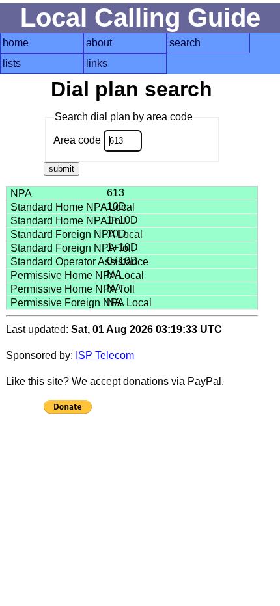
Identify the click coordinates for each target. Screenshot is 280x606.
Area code (78, 140)
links (96, 63)
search (185, 42)
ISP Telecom (105, 355)
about (99, 42)
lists (12, 63)
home (16, 42)
